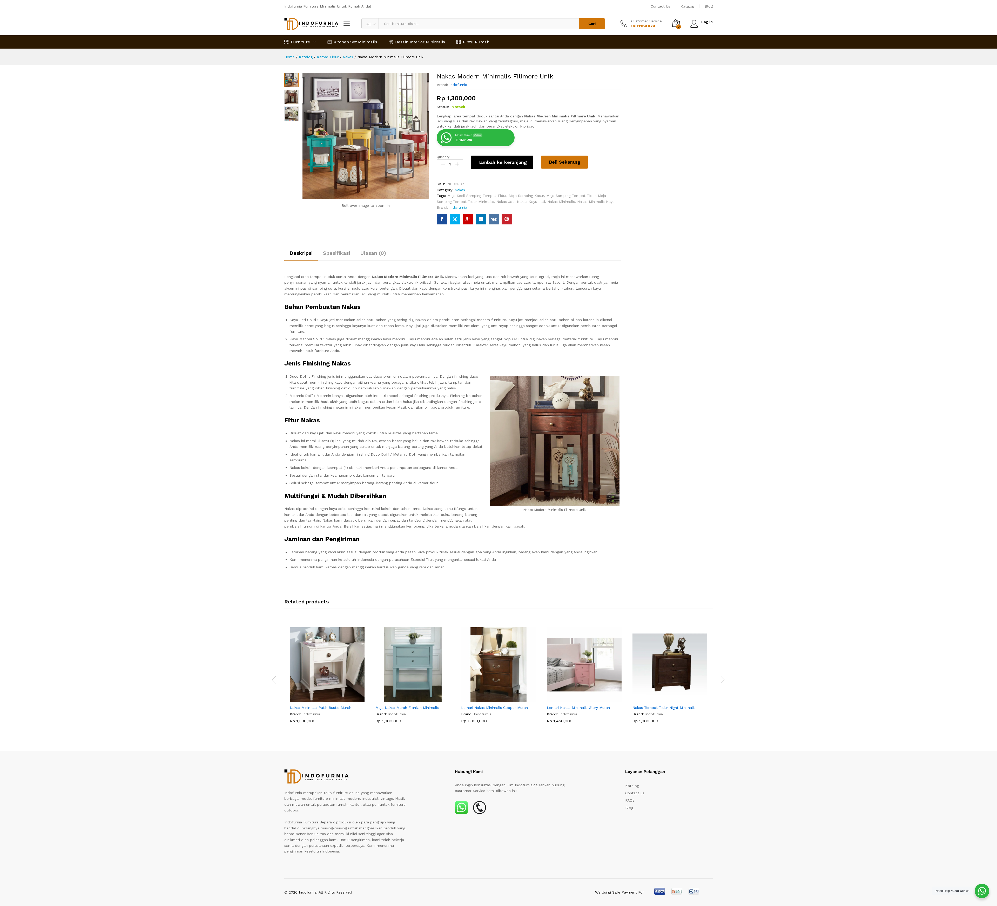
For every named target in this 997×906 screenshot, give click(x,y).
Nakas (460, 190)
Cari (592, 24)
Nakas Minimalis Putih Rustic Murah (320, 707)
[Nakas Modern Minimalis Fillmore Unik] (442, 219)
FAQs (629, 800)
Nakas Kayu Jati (531, 201)
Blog (709, 6)
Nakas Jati (505, 201)
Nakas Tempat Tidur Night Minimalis (664, 707)
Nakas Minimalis (561, 201)
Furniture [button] (300, 42)
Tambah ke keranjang (502, 162)
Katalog (687, 6)
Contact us (634, 793)
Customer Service (646, 21)
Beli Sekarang (564, 162)
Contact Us (660, 6)
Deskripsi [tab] (301, 253)
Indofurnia (458, 85)
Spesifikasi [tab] (336, 253)
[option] (327, 679)
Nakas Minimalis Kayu (596, 201)
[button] (321, 699)
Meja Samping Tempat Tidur (571, 196)
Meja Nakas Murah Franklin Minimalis (407, 707)
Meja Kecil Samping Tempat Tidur (476, 196)
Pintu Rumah (476, 42)
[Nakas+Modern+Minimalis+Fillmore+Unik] (455, 219)
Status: (443, 107)
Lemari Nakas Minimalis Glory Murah (578, 707)
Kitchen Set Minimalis (355, 42)
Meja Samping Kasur (526, 196)
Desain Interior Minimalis (420, 42)
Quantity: (443, 156)
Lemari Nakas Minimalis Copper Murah (494, 707)
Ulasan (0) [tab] (373, 253)
